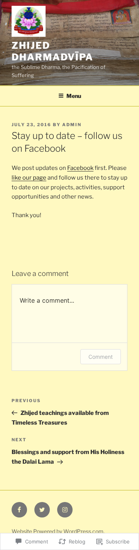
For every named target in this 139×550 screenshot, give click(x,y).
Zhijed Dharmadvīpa (52, 51)
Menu (73, 96)
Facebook (80, 167)
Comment (100, 356)
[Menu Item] (19, 509)
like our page (29, 177)
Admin (71, 124)
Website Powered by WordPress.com (57, 531)
